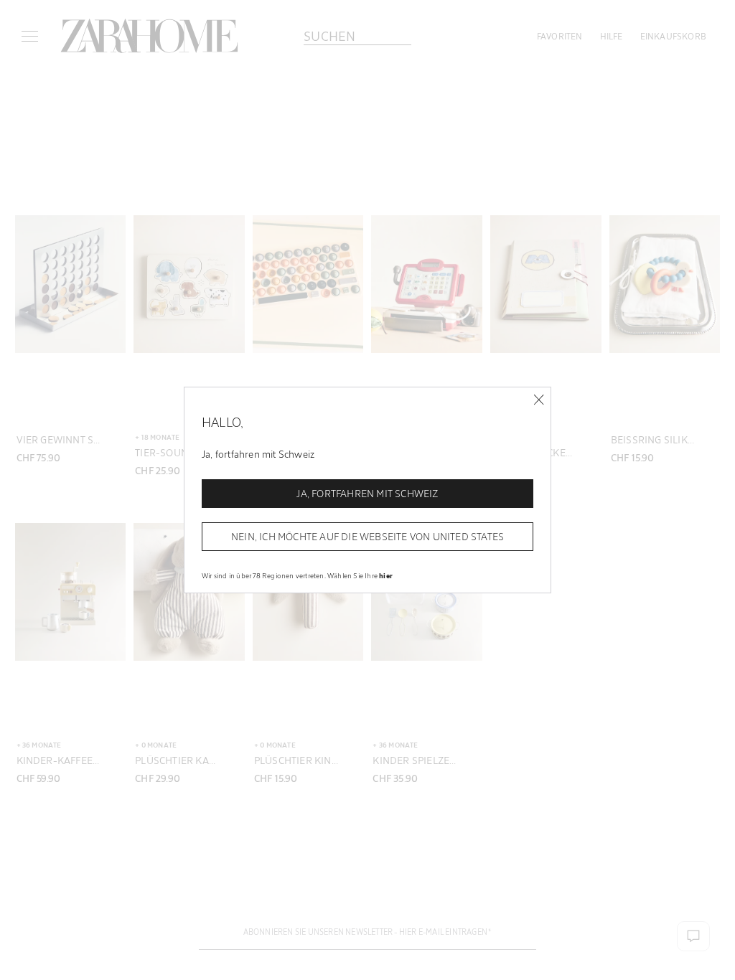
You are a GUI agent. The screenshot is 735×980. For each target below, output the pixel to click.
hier (386, 575)
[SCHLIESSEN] (539, 400)
